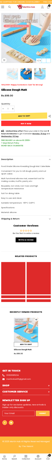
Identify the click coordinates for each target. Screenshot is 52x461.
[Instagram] (11, 422)
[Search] (9, 6)
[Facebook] (4, 422)
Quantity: (6, 104)
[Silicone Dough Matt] (26, 330)
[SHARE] (49, 116)
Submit (42, 413)
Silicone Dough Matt (23, 349)
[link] (13, 296)
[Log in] (42, 7)
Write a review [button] (25, 239)
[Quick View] (36, 319)
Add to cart (24, 116)
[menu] (2, 6)
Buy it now (26, 123)
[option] (26, 38)
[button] (44, 60)
